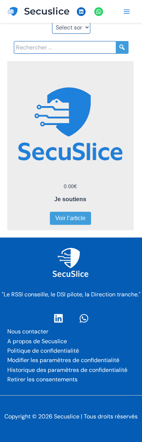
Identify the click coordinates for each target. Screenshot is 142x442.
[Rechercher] (122, 47)
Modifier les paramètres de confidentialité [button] (63, 360)
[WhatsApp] (84, 318)
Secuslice (47, 11)
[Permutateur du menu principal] (127, 12)
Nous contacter (27, 331)
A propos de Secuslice (37, 341)
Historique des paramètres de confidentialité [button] (67, 370)
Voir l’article (70, 218)
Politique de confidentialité (43, 350)
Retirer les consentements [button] (42, 379)
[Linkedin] (58, 318)
